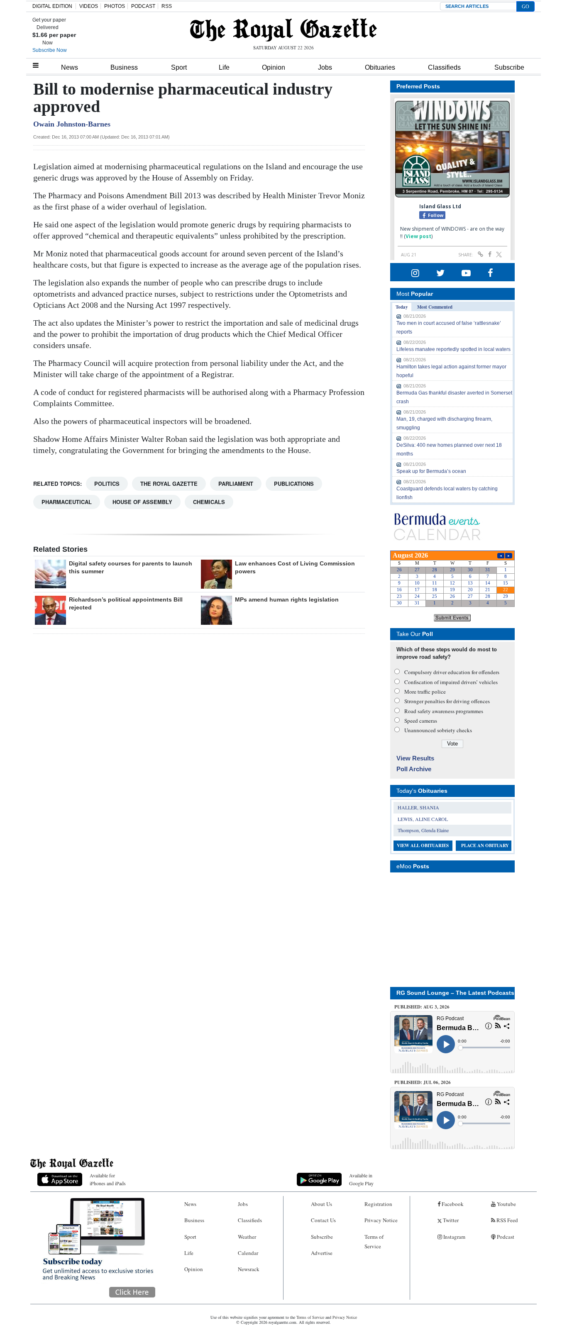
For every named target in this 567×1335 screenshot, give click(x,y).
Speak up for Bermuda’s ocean (431, 471)
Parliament (235, 483)
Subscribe (509, 67)
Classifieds (444, 67)
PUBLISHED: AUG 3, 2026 (422, 1007)
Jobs (325, 67)
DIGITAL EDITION (52, 6)
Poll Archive (413, 768)
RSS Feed (506, 1220)
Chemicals (209, 502)
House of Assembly (142, 502)
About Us (321, 1204)
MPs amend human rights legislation (287, 599)
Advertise (321, 1253)
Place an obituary (485, 845)
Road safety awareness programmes (443, 711)
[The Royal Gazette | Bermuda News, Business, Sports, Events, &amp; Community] (283, 30)
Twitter (450, 1220)
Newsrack (248, 1269)
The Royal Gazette (169, 483)
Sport (179, 67)
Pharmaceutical (67, 502)
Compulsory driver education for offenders (451, 672)
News (69, 67)
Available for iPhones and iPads (108, 1179)
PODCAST (143, 6)
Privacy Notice (381, 1220)
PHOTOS (114, 6)
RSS (166, 6)
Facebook (452, 1204)
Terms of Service (374, 1241)
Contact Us (323, 1220)
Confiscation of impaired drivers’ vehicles (451, 682)
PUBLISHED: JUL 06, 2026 (422, 1082)
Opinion (273, 67)
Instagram (453, 1236)
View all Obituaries (423, 845)
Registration (378, 1204)
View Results (415, 758)
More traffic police (425, 691)
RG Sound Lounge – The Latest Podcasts (455, 992)
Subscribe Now (49, 50)
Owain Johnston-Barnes (71, 124)
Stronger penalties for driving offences (447, 701)
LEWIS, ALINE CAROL (423, 819)
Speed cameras (420, 720)
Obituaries (380, 67)
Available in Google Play (361, 1179)
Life (224, 67)
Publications (294, 483)
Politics (107, 483)
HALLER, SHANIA (418, 807)
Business (124, 67)
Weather (247, 1236)
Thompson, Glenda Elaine (423, 830)
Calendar (248, 1253)
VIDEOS (88, 6)
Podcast (505, 1236)
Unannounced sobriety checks (438, 730)
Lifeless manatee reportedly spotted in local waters (453, 349)
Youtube (506, 1204)
